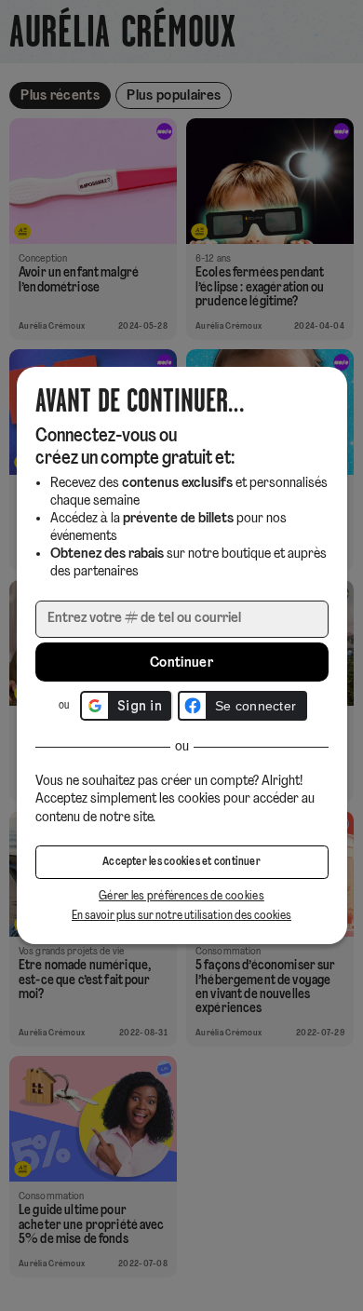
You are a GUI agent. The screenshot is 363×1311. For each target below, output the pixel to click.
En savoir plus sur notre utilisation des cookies (181, 916)
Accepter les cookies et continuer (181, 862)
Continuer (181, 663)
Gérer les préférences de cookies (181, 896)
